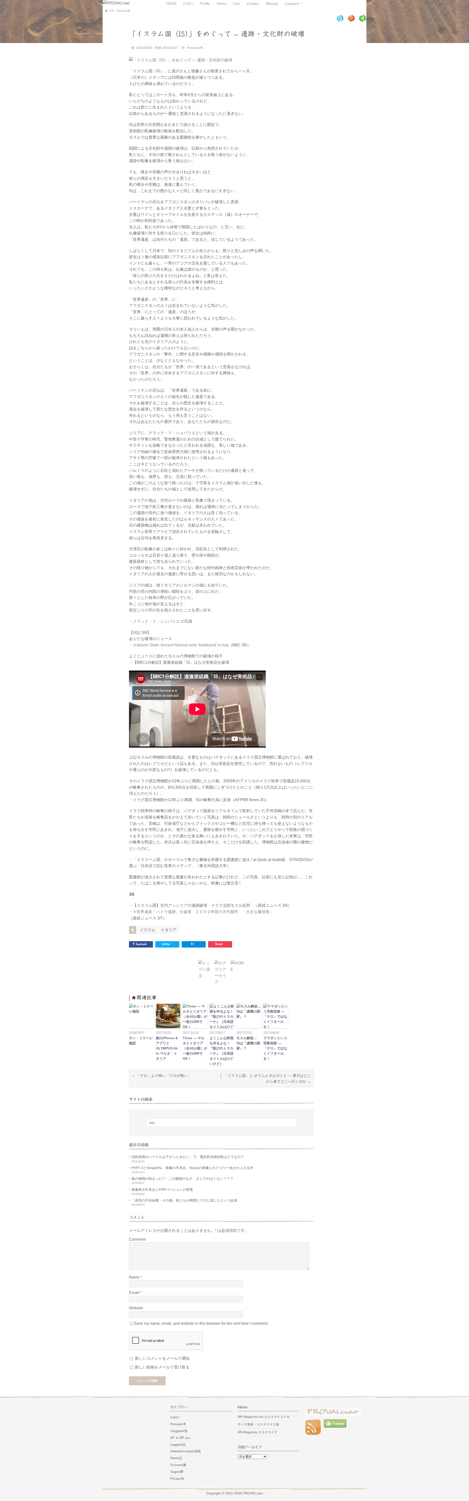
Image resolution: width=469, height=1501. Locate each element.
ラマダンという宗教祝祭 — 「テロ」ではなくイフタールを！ (275, 1048)
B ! (192, 944)
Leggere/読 (178, 1444)
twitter (166, 944)
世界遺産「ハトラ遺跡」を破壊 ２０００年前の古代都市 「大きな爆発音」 (205, 912)
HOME (171, 3)
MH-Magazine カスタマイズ (257, 1432)
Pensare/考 (195, 48)
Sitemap (272, 3)
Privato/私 (177, 1478)
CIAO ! (188, 3)
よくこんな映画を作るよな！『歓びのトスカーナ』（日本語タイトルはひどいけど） (222, 1051)
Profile (205, 3)
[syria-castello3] (180, 60)
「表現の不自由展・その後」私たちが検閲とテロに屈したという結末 (184, 1200)
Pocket (219, 944)
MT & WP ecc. (180, 1438)
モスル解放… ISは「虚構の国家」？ (248, 1043)
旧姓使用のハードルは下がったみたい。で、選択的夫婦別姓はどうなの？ (187, 1157)
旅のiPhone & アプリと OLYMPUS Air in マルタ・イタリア (167, 1048)
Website (136, 1308)
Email (134, 1293)
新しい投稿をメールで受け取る (162, 1367)
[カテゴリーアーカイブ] (221, 982)
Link (237, 3)
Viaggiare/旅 (179, 1431)
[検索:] (221, 1123)
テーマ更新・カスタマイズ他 (258, 1424)
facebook (141, 944)
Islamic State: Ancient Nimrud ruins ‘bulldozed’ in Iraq (182, 645)
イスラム (147, 930)
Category (292, 3)
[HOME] (237, 969)
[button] (141, 1016)
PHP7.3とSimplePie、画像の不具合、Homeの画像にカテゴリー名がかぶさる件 (192, 1168)
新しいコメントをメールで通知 (162, 1358)
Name (134, 1277)
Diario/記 (176, 1458)
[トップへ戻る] (205, 975)
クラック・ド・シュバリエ (157, 621)
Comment (137, 1239)
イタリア (168, 930)
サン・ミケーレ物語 (141, 1040)
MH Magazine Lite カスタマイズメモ (264, 1417)
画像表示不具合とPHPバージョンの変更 (162, 1190)
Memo (222, 3)
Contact (253, 3)
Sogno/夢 (176, 1472)
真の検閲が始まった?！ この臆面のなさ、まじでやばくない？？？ (182, 1179)
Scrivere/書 (178, 1465)
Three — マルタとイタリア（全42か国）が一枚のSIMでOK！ (195, 1048)
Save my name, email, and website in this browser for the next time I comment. (201, 1323)
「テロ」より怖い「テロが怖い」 (163, 1075)
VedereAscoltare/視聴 (185, 1451)
